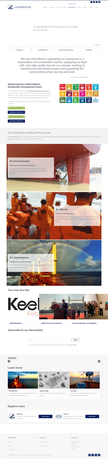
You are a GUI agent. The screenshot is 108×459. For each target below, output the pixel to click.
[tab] (19, 50)
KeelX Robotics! (16, 323)
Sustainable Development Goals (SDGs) (38, 91)
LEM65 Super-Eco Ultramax (51, 323)
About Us (11, 442)
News (10, 446)
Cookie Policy (43, 442)
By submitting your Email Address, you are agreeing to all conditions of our (53, 345)
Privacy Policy (73, 345)
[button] (9, 361)
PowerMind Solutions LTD (46, 455)
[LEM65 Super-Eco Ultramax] (61, 306)
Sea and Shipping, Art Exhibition (85, 323)
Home (93, 45)
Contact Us (12, 449)
